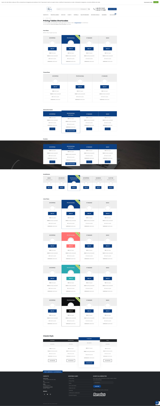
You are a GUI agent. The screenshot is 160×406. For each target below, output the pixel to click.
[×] (157, 403)
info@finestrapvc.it (46, 385)
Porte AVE (63, 14)
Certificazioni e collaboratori (74, 392)
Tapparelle (76, 14)
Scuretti (69, 14)
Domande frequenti (73, 395)
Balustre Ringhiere (85, 14)
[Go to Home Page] (43, 18)
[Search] (89, 9)
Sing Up (52, 48)
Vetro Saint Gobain (72, 385)
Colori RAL (71, 390)
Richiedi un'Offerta (112, 9)
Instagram (50, 394)
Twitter (47, 394)
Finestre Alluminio (55, 14)
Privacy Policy (71, 380)
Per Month (52, 344)
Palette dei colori (72, 388)
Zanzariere (104, 14)
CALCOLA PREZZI (113, 14)
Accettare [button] (156, 2)
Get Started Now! (71, 130)
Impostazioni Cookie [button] (148, 2)
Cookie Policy (71, 378)
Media (70, 383)
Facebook (44, 394)
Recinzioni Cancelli (95, 14)
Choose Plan (52, 360)
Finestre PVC (45, 14)
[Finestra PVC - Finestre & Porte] (49, 9)
